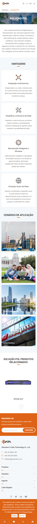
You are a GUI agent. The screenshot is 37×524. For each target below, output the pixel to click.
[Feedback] (32, 522)
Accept (22, 516)
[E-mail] (13, 522)
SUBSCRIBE (29, 430)
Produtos (5, 467)
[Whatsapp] (4, 522)
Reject (14, 516)
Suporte (4, 480)
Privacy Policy (27, 512)
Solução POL (15, 10)
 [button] (21, 406)
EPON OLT (18, 399)
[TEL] (23, 522)
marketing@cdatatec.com (13, 459)
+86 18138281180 (10, 452)
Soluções (5, 10)
